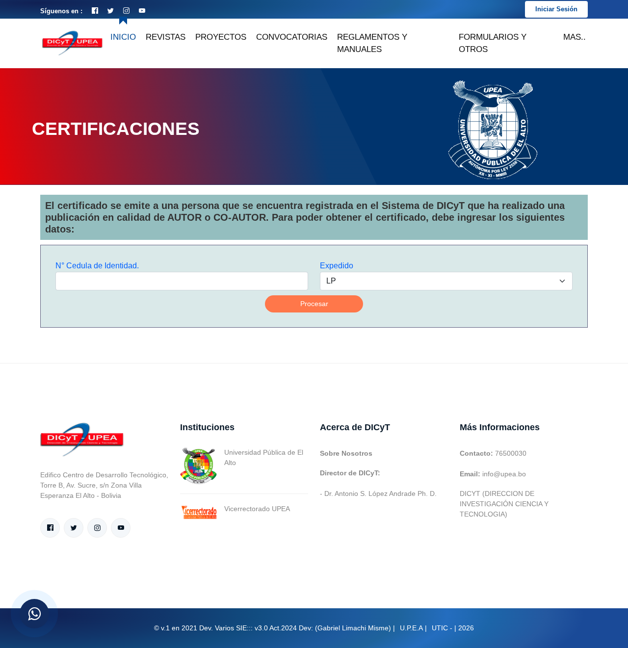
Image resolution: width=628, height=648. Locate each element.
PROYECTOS (220, 37)
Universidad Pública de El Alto (263, 457)
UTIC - (442, 628)
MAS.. (574, 37)
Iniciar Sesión (556, 9)
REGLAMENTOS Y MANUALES (372, 43)
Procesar (314, 304)
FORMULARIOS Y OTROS (492, 43)
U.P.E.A (411, 628)
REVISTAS (165, 37)
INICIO (123, 37)
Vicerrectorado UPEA (257, 509)
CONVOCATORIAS (291, 37)
